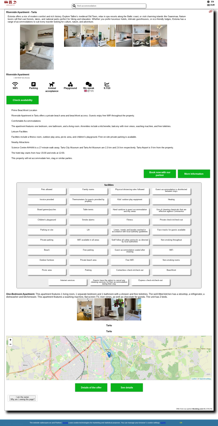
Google (65, 423)
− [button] (10, 344)
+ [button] (10, 340)
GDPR (163, 423)
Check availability (22, 100)
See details (127, 387)
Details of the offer (91, 387)
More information (193, 174)
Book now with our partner (159, 173)
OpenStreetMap (205, 378)
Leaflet (194, 378)
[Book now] (211, 11)
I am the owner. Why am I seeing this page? (23, 398)
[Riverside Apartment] (37, 47)
